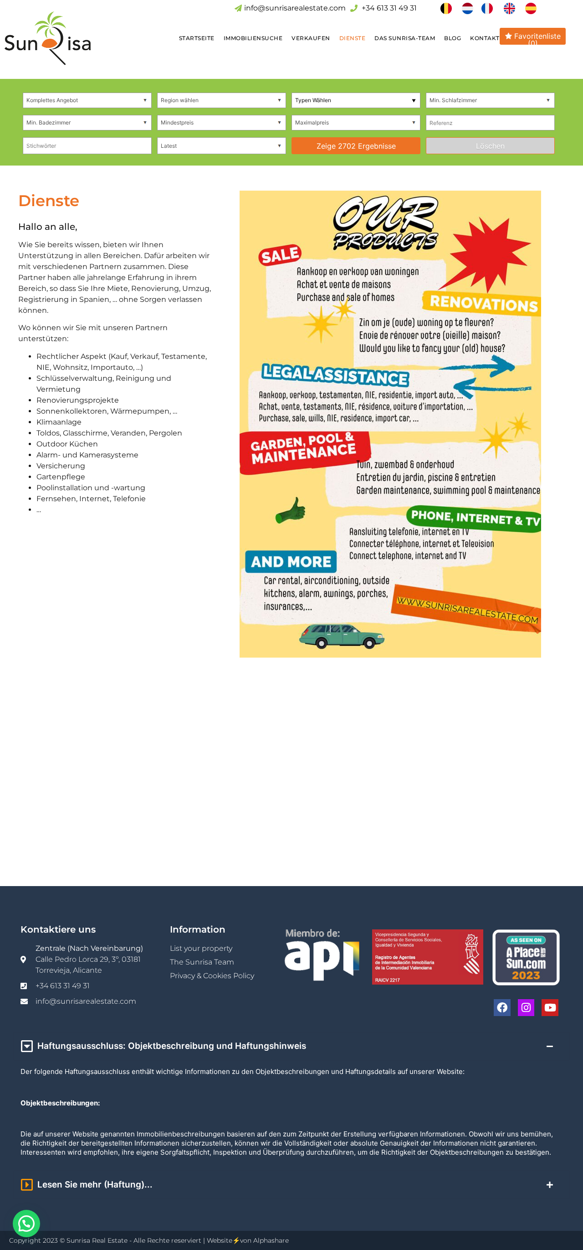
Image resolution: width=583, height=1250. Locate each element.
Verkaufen (311, 38)
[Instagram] (526, 1007)
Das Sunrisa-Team (404, 38)
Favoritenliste (536, 38)
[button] (26, 1223)
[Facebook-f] (502, 1007)
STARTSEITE (197, 38)
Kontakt (485, 38)
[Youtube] (550, 1007)
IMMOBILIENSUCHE (253, 38)
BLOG (452, 38)
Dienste (352, 38)
